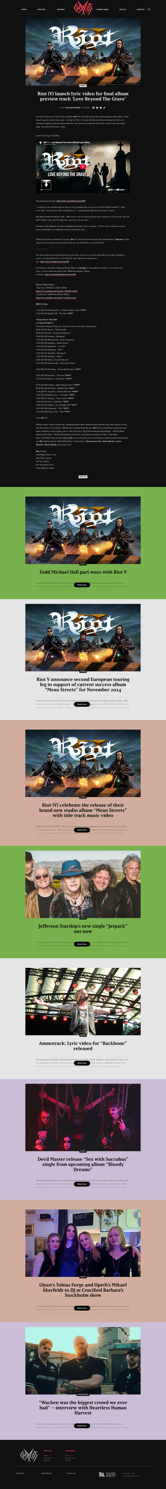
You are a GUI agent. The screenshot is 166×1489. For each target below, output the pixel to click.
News (83, 86)
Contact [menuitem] (140, 10)
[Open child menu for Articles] (47, 9)
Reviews (47, 1460)
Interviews (83, 1394)
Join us (68, 1456)
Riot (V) (83, 477)
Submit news (70, 1458)
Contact (68, 1460)
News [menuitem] (24, 10)
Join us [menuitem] (122, 10)
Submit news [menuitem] (102, 10)
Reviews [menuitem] (61, 10)
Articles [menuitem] (41, 10)
